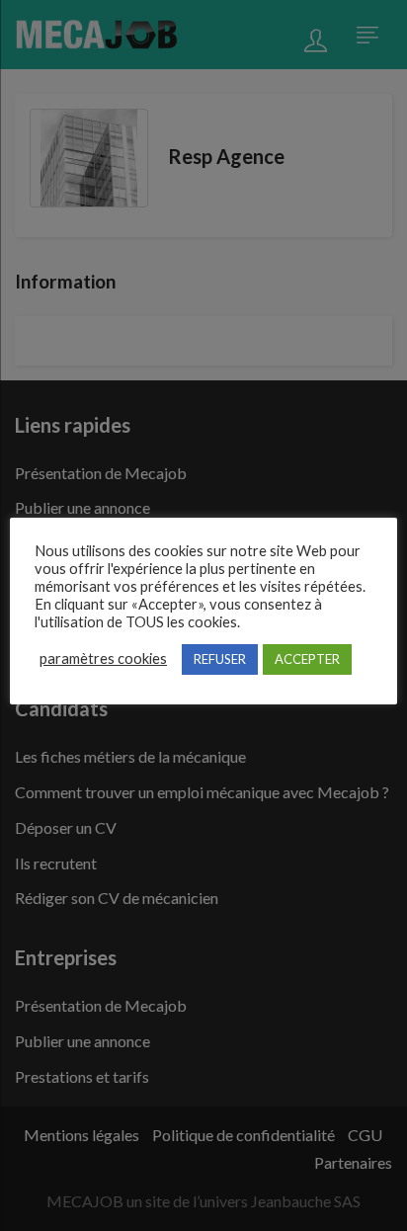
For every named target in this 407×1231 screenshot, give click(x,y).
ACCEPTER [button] (307, 659)
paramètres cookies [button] (103, 658)
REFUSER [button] (220, 659)
